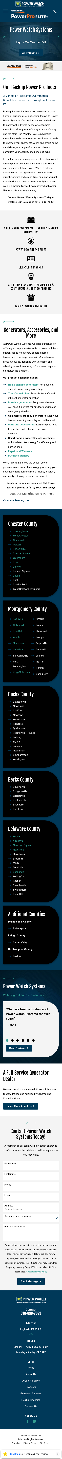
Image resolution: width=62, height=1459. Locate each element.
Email (7, 1195)
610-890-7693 (31, 1313)
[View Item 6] (33, 1040)
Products (31, 1387)
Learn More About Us (19, 1106)
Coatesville (19, 540)
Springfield (18, 871)
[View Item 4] (23, 1040)
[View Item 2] (12, 1040)
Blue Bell (17, 631)
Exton (16, 562)
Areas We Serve (31, 1380)
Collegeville (19, 625)
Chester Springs (21, 553)
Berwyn (17, 566)
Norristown (19, 643)
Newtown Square (22, 845)
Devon (16, 575)
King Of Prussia (21, 672)
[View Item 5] (28, 1040)
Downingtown (20, 531)
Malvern (17, 544)
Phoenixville (19, 548)
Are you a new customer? (17, 1216)
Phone (7, 1184)
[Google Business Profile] (34, 1421)
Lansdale (18, 649)
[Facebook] (27, 1421)
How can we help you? (15, 1226)
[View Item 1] (7, 1040)
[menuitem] (16, 1443)
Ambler (17, 637)
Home (31, 1367)
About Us (31, 1374)
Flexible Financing (30, 1399)
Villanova (18, 840)
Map (31, 1333)
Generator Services (31, 1393)
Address (8, 1205)
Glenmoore (19, 557)
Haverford (18, 849)
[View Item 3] (17, 1040)
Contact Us (31, 1406)
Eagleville (18, 618)
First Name (10, 1163)
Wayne (16, 836)
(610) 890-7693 (44, 201)
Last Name (10, 1174)
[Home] (29, 4)
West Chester (20, 535)
